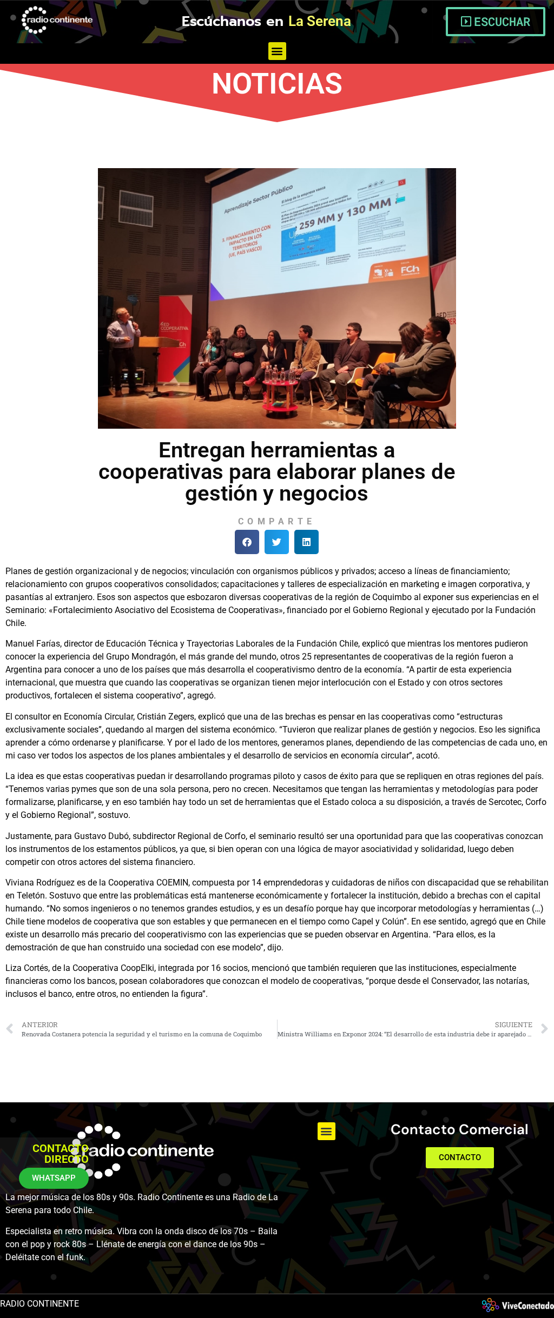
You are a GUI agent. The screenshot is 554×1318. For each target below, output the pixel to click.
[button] (277, 51)
